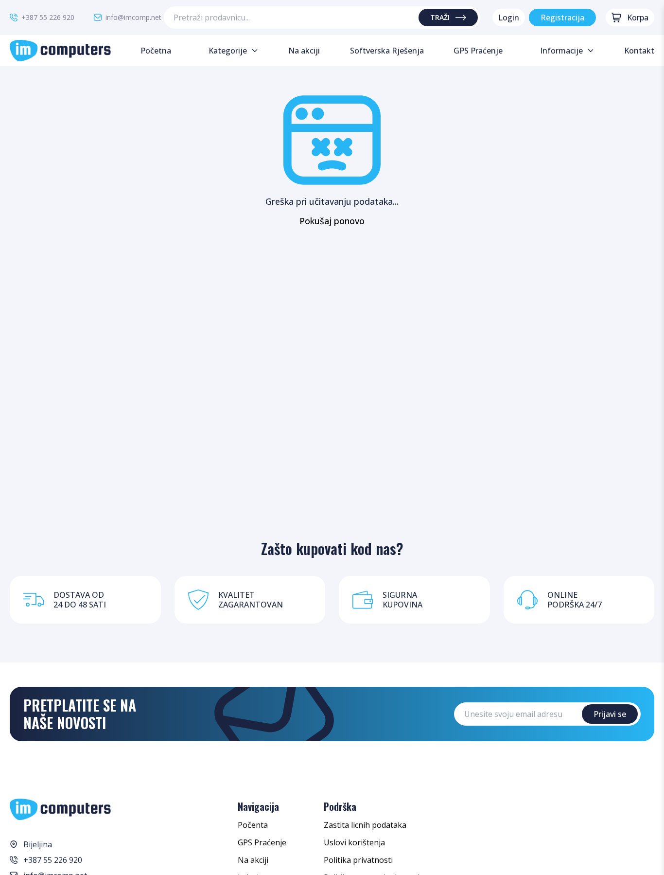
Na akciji (253, 860)
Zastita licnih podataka (365, 825)
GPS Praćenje (262, 842)
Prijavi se (610, 714)
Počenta (253, 825)
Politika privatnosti (358, 860)
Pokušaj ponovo (332, 221)
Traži (440, 17)
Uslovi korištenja (354, 842)
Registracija (562, 17)
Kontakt (639, 50)
